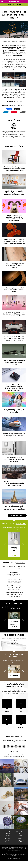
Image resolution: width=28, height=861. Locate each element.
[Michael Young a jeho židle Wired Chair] (14, 29)
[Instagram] (8, 746)
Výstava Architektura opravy (14, 579)
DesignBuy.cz (21, 523)
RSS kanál (7, 838)
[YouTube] (19, 746)
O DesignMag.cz (20, 832)
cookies (8, 854)
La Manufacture (22, 105)
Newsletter (8, 842)
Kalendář (8, 840)
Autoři (20, 833)
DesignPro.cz (14, 656)
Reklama (8, 833)
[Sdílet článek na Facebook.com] (9, 109)
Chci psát (7, 835)
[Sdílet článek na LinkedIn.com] (6, 112)
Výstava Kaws (14, 572)
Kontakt (8, 832)
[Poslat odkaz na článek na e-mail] (23, 112)
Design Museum (17, 635)
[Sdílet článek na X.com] (17, 109)
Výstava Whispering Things (14, 586)
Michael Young (13, 105)
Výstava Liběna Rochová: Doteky (14, 592)
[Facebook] (4, 746)
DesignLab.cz (17, 858)
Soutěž (20, 838)
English (20, 842)
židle (21, 101)
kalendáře (20, 562)
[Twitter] (12, 746)
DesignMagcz (7, 756)
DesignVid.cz (17, 603)
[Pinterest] (16, 746)
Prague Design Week (14, 686)
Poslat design (20, 840)
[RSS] (23, 746)
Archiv (20, 835)
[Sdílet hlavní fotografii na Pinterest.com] (14, 112)
